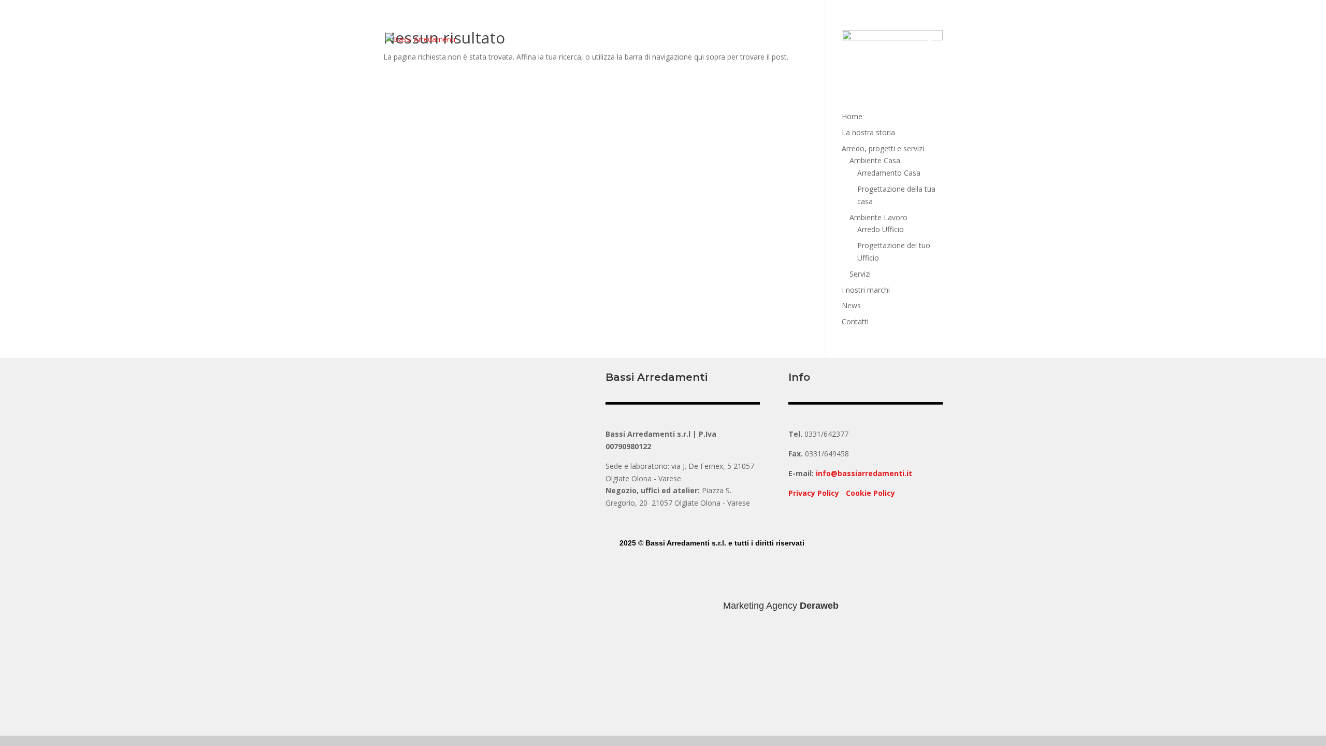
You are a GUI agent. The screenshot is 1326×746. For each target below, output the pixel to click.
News (851, 305)
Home (852, 116)
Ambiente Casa (874, 160)
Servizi (860, 274)
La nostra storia (868, 132)
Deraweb (819, 605)
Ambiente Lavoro (878, 217)
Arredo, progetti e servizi (883, 148)
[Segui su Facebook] (627, 573)
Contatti (855, 321)
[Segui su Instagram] (648, 573)
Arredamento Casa (888, 173)
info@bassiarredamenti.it (864, 473)
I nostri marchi (866, 290)
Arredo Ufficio (880, 229)
